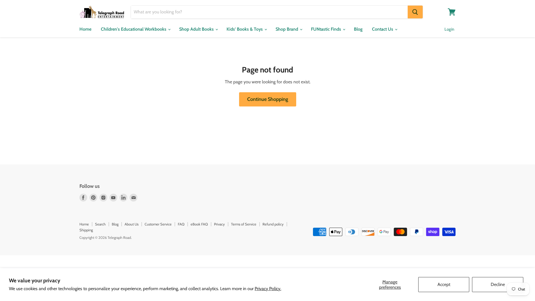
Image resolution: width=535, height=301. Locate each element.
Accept (443, 284)
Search (100, 224)
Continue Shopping (267, 99)
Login (449, 29)
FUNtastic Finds (326, 29)
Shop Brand (287, 29)
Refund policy (273, 224)
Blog (358, 29)
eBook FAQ (199, 224)
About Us (131, 224)
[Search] (415, 12)
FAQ (181, 224)
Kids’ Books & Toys (245, 29)
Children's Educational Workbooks (134, 29)
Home (85, 29)
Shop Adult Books (197, 29)
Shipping (86, 230)
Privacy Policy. (268, 288)
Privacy (219, 224)
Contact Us (383, 29)
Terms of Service (243, 224)
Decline (498, 284)
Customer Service (158, 224)
